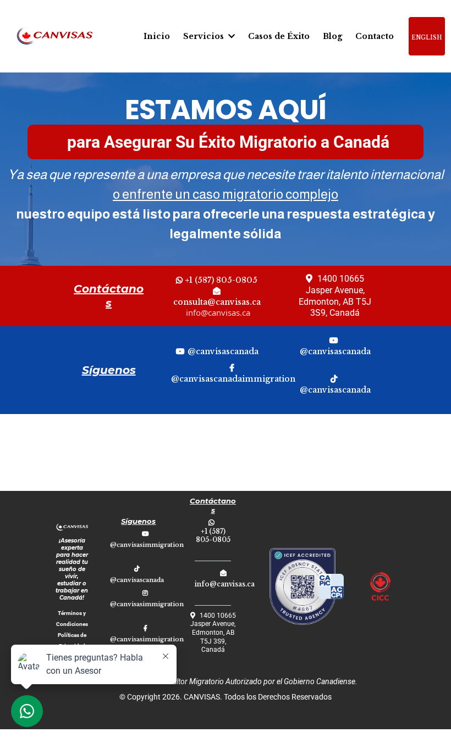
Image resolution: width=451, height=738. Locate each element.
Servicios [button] (204, 36)
